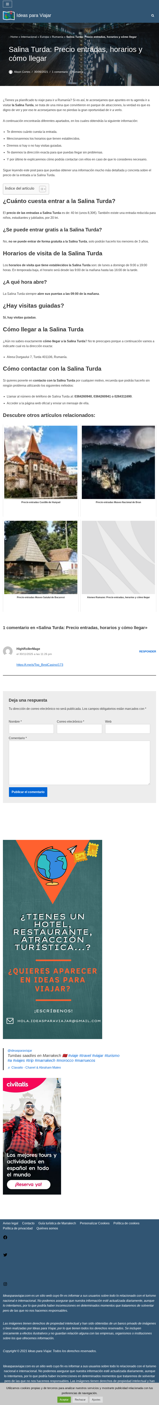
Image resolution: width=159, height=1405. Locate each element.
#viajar (97, 1055)
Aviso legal (10, 1223)
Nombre (15, 721)
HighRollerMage (28, 648)
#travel (85, 1055)
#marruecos (85, 1060)
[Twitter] (5, 1256)
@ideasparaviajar (20, 1050)
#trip (30, 1060)
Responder (147, 651)
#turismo (112, 1055)
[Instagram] (5, 1285)
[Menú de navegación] (7, 4)
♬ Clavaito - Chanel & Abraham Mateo (34, 1067)
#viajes (19, 1060)
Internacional (29, 36)
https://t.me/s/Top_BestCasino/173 (39, 664)
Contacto (28, 1223)
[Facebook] (5, 1238)
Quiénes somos (47, 1228)
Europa (44, 36)
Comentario (18, 738)
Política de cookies (126, 1223)
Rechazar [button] (80, 1399)
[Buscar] (152, 15)
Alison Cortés (22, 71)
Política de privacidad (18, 1228)
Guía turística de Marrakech (57, 1223)
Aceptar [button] (64, 1399)
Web (108, 721)
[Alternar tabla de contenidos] (40, 189)
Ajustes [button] (96, 1399)
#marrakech (45, 1060)
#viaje (73, 1055)
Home (14, 36)
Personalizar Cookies (95, 1223)
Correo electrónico (70, 721)
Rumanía (57, 36)
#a (10, 1060)
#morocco (64, 1060)
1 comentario (60, 71)
